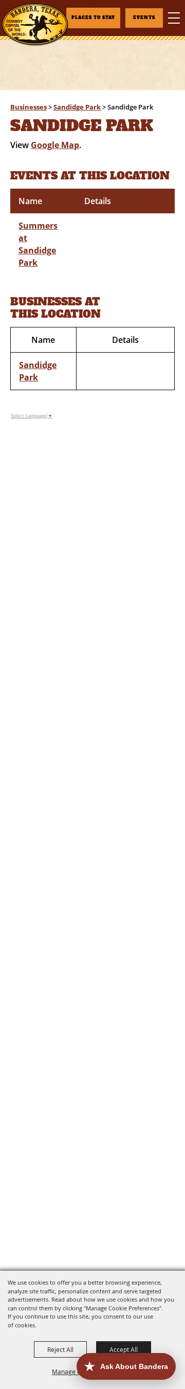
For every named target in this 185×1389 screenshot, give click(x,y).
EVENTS (144, 18)
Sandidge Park (77, 107)
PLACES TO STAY (93, 18)
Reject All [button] (60, 1349)
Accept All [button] (123, 1349)
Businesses (28, 107)
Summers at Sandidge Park (38, 244)
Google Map (55, 145)
